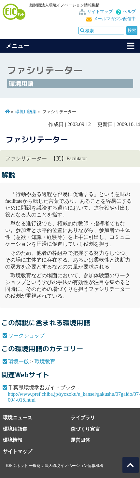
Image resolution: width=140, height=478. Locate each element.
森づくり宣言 (85, 429)
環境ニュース (17, 417)
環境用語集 (25, 112)
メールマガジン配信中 (114, 19)
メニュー (17, 46)
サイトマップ (100, 11)
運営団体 (80, 440)
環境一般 (18, 361)
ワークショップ (26, 335)
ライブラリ (83, 417)
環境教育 (45, 361)
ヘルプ (129, 11)
